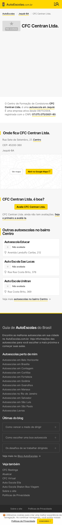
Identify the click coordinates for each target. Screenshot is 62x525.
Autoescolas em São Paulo (17, 406)
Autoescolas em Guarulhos (17, 385)
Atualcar (7, 474)
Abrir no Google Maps (38, 171)
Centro (37, 139)
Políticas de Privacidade (16, 495)
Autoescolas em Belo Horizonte (20, 359)
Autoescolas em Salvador (16, 397)
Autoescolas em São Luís (16, 402)
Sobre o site (9, 490)
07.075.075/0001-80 (44, 114)
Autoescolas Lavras (13, 410)
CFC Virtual (9, 478)
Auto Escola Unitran (17, 281)
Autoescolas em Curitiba (16, 372)
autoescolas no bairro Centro (31, 299)
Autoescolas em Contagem (17, 368)
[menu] (56, 4)
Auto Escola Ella (11, 482)
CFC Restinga (10, 469)
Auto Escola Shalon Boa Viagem (20, 486)
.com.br (17, 4)
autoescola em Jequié (41, 107)
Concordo (44, 521)
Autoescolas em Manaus (16, 389)
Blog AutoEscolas (28, 456)
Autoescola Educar (17, 242)
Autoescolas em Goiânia (16, 380)
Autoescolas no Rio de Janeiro (19, 393)
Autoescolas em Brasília (15, 364)
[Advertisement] (31, 64)
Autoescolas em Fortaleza (17, 376)
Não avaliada (11, 29)
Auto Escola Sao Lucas (19, 261)
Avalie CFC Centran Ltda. (31, 206)
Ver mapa (16, 171)
